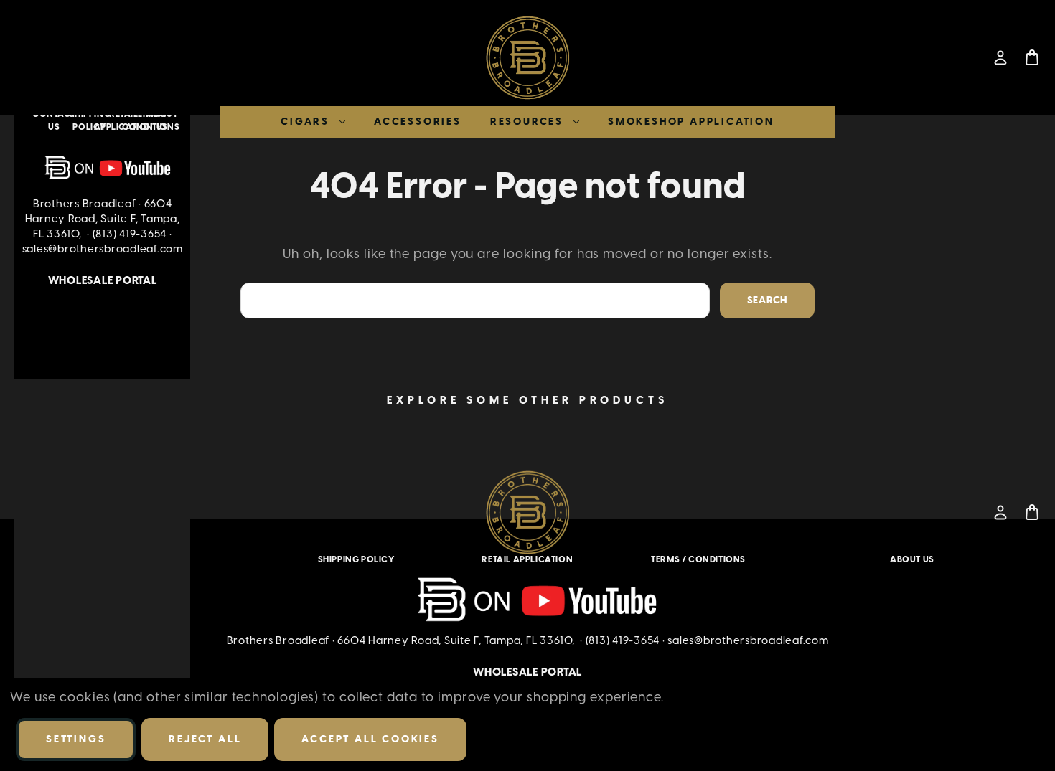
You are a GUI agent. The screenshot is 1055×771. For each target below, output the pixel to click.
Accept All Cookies (370, 739)
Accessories (417, 121)
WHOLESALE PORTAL (102, 280)
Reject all (205, 739)
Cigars (305, 121)
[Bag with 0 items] (1032, 57)
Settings (76, 739)
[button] (102, 168)
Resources (526, 121)
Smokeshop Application (691, 121)
